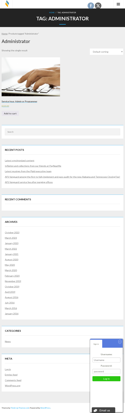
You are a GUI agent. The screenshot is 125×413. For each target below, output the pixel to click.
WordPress (45, 408)
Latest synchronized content (19, 160)
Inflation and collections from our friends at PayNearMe (33, 165)
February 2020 (12, 275)
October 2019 (12, 286)
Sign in (96, 344)
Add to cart (10, 113)
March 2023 (11, 237)
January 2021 (11, 254)
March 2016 (11, 308)
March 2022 (11, 248)
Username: (106, 354)
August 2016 (11, 297)
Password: (106, 365)
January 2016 (11, 313)
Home (52, 12)
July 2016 (9, 302)
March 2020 (11, 270)
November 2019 (13, 281)
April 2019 (10, 292)
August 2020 (11, 259)
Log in (8, 369)
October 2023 (12, 232)
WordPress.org (12, 385)
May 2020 (10, 264)
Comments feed (13, 380)
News (8, 341)
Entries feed (11, 374)
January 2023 (11, 243)
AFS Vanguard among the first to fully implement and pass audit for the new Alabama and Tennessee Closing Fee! (62, 176)
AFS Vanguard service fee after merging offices (29, 182)
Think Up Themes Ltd (20, 408)
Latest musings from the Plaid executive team (28, 171)
